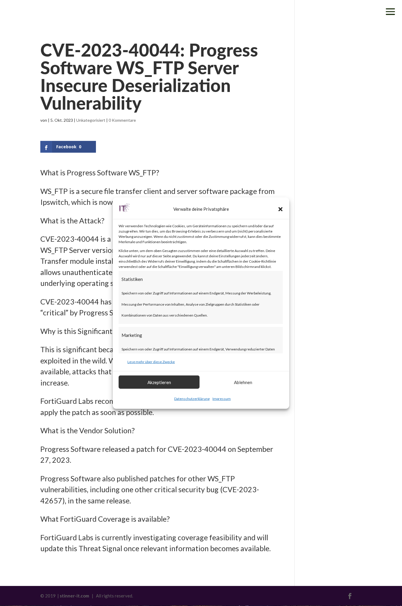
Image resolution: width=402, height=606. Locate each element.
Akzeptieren (159, 382)
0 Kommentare (122, 120)
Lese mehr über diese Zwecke (151, 361)
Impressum (221, 398)
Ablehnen (243, 382)
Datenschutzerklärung (192, 398)
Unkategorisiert (90, 120)
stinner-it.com (74, 595)
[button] (280, 209)
